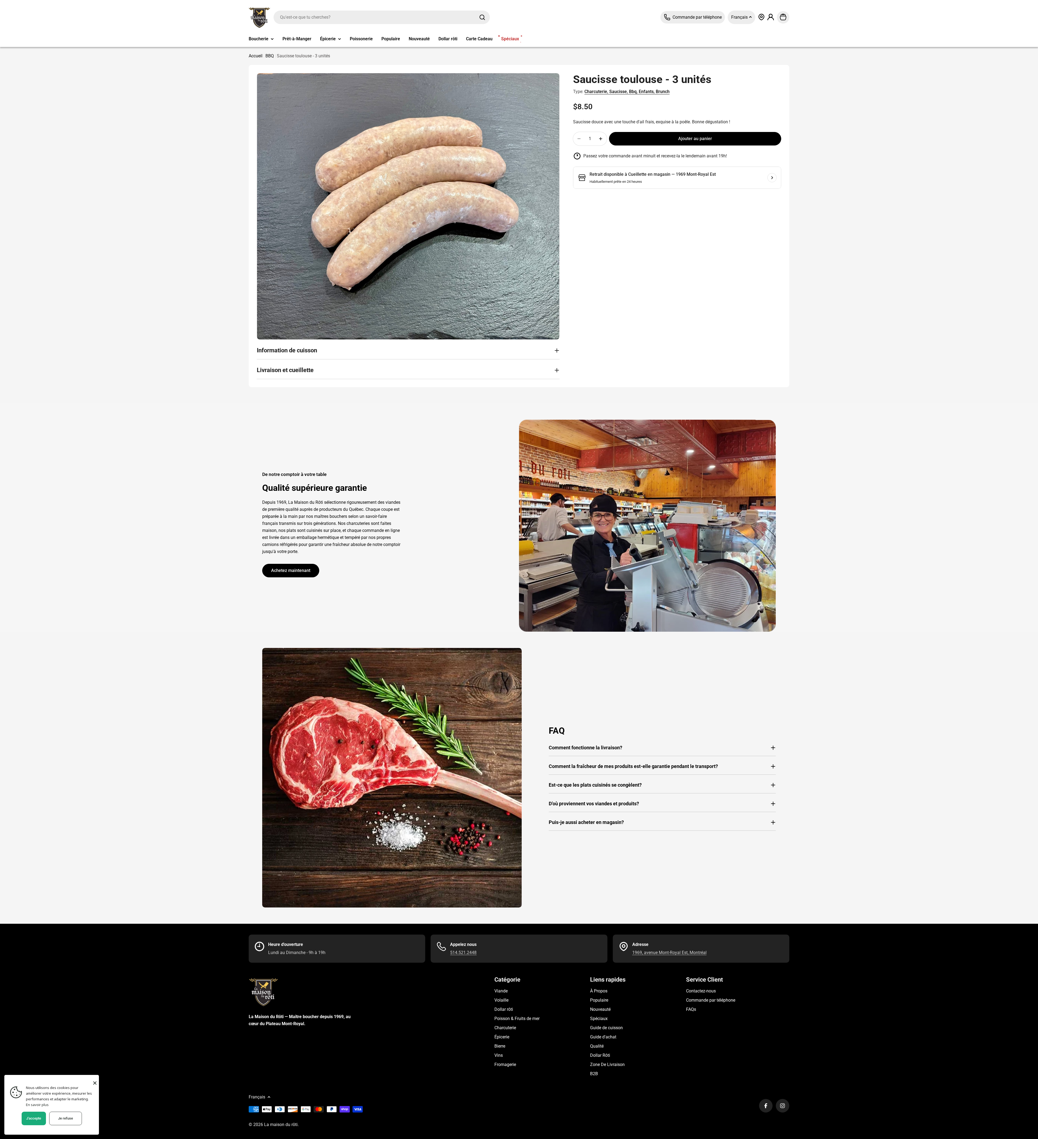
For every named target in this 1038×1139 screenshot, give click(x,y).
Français (740, 17)
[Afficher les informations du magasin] (772, 177)
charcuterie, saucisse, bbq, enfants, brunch (627, 91)
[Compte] (770, 17)
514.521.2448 (463, 952)
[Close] (95, 1083)
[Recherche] (482, 17)
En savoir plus (37, 1104)
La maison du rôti (281, 1124)
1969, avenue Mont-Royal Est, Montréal (669, 952)
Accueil (255, 55)
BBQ (269, 55)
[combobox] (382, 17)
